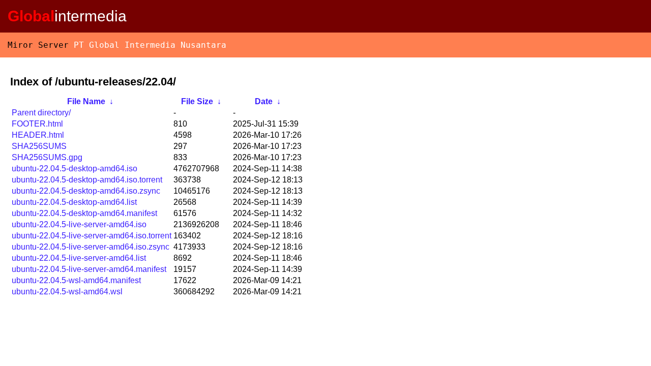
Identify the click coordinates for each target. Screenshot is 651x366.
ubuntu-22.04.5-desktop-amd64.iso (74, 168)
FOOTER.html (37, 123)
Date (264, 101)
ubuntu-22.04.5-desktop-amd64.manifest (84, 213)
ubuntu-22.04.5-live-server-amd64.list (79, 258)
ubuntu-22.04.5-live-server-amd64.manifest (89, 269)
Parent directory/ (41, 112)
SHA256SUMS (39, 146)
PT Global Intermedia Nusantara (150, 45)
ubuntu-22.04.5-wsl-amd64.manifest (76, 280)
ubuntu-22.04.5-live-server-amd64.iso (79, 224)
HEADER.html (38, 135)
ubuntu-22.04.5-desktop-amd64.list (74, 202)
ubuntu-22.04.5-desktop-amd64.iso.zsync (86, 191)
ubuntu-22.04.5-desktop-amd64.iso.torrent (87, 179)
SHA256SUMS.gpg (47, 157)
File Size (197, 101)
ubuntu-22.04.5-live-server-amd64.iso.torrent (91, 235)
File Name (86, 101)
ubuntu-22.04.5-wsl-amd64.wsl (67, 291)
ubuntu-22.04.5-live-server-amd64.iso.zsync (90, 246)
